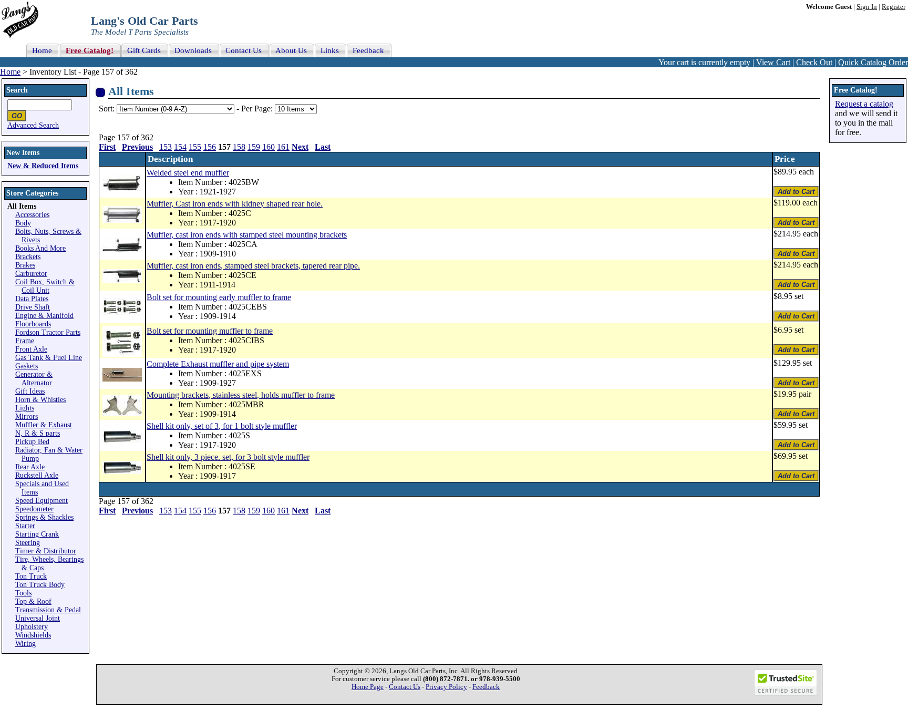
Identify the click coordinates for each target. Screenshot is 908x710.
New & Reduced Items (42, 166)
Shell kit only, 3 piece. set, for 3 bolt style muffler (228, 456)
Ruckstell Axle (36, 475)
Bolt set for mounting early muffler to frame (219, 297)
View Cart (773, 62)
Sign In (867, 7)
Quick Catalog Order (873, 62)
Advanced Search (33, 125)
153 (165, 146)
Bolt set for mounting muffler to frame (210, 330)
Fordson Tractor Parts (47, 332)
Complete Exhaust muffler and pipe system (218, 363)
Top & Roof (33, 601)
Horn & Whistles (40, 400)
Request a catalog (864, 103)
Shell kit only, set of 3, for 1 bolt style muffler (222, 425)
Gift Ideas (30, 391)
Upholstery (31, 627)
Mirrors (26, 416)
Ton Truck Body (40, 585)
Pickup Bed (32, 442)
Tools (23, 593)
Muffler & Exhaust (43, 425)
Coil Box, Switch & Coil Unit (45, 286)
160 (268, 146)
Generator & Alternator (34, 379)
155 (195, 146)
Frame (24, 341)
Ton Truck (31, 576)
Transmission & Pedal (48, 610)
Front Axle (31, 349)
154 (180, 146)
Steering (27, 543)
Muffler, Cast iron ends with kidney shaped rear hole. (235, 203)
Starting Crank (37, 534)
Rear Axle (30, 467)
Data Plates (31, 299)
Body (23, 223)
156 (209, 146)
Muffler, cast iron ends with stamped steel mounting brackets (247, 234)
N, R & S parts (37, 433)
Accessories (32, 215)
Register (893, 7)
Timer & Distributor (45, 551)
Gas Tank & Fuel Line (48, 358)
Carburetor (31, 273)
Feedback (486, 687)
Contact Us (404, 687)
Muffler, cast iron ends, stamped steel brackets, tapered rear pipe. (253, 265)
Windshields (33, 635)
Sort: (107, 108)
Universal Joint (37, 618)
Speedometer (34, 509)
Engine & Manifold (44, 316)
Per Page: (258, 108)
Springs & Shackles (44, 517)
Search (17, 90)
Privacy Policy (446, 687)
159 (253, 146)
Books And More (40, 248)
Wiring (25, 643)
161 (283, 146)
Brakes (25, 265)
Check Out (814, 62)
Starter (25, 526)
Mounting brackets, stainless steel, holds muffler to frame (241, 394)
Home (10, 71)
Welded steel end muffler (188, 172)
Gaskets (26, 366)
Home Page (368, 687)
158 (239, 146)
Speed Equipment (41, 501)
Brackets (27, 257)
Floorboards (33, 324)
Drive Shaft (32, 307)
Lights (24, 408)
